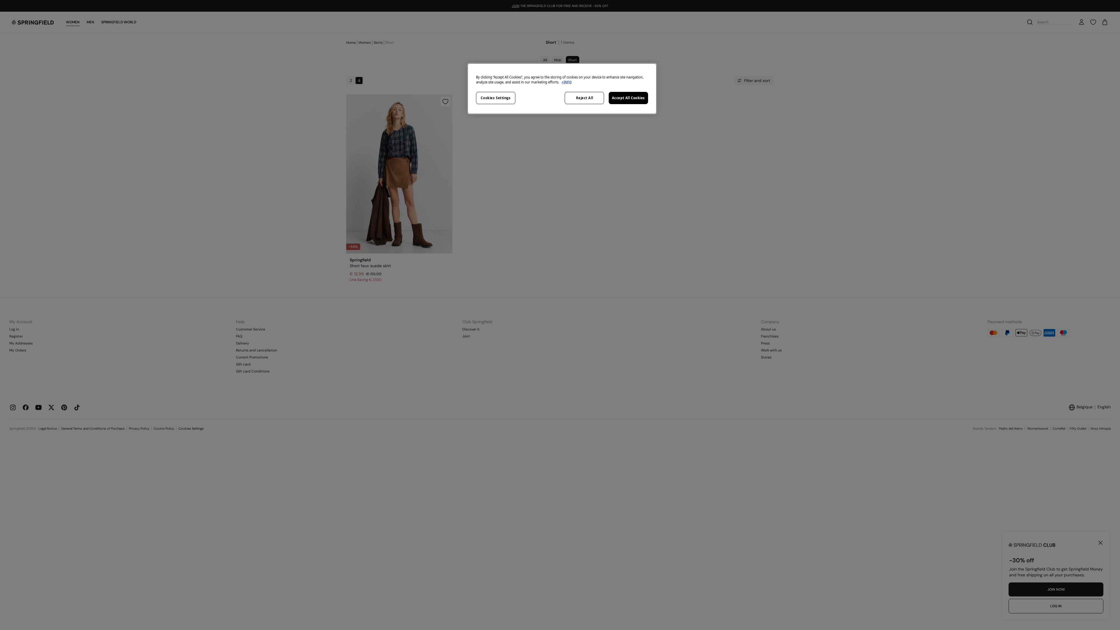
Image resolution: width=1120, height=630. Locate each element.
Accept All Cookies (628, 98)
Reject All (584, 98)
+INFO (566, 82)
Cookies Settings (495, 98)
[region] (562, 88)
